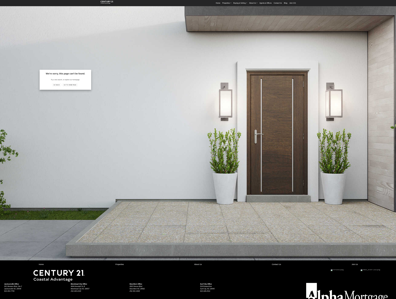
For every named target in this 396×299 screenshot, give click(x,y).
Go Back (57, 85)
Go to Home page (70, 85)
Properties (227, 4)
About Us (253, 4)
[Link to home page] (108, 3)
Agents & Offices (265, 3)
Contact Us (278, 3)
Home (218, 3)
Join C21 (292, 3)
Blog (285, 3)
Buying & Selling (240, 4)
